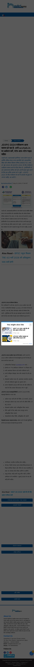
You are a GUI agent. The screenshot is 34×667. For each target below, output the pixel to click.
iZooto (30, 343)
